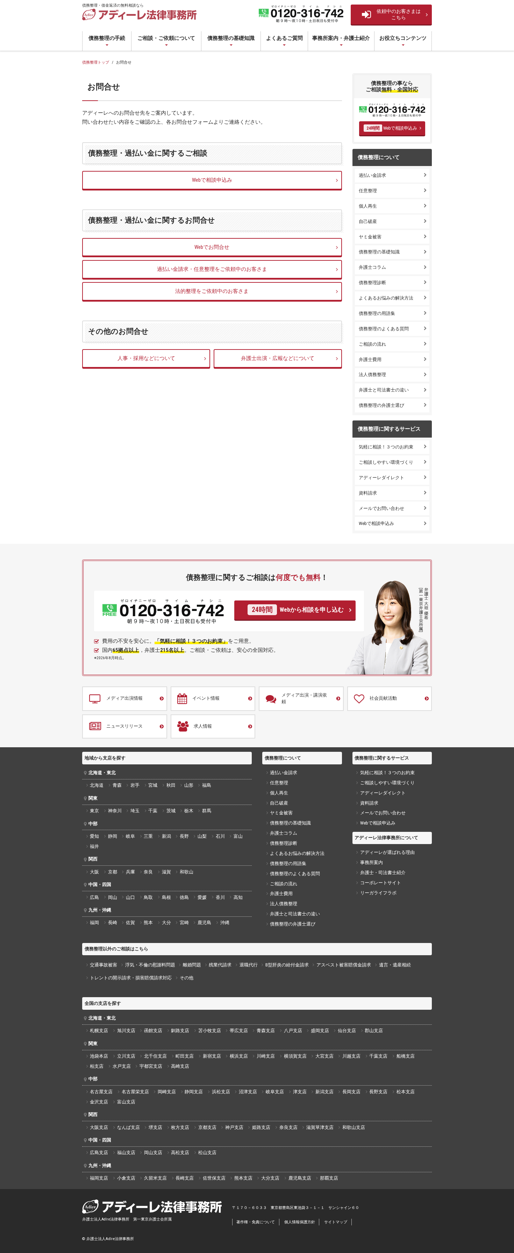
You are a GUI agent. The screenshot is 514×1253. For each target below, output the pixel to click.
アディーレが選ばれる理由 (387, 852)
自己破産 (368, 221)
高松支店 (180, 1152)
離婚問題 (192, 964)
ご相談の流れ (372, 344)
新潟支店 (324, 1091)
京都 (112, 871)
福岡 (94, 922)
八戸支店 (293, 1030)
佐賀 (130, 922)
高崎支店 (180, 1066)
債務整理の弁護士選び (381, 405)
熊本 (148, 922)
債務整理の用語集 (377, 313)
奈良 (148, 871)
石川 (220, 836)
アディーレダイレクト (381, 477)
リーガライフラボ (378, 892)
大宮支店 (324, 1056)
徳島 (184, 897)
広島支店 (99, 1152)
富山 (238, 836)
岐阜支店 (275, 1091)
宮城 (152, 785)
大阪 (94, 871)
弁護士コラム (372, 267)
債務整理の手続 (106, 38)
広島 (94, 897)
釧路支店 (180, 1030)
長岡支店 (351, 1091)
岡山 (112, 897)
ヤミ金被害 (370, 236)
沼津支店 (248, 1091)
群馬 (206, 810)
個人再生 (368, 206)
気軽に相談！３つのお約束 (386, 446)
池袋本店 (99, 1056)
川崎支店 (266, 1056)
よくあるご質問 (284, 38)
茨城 (171, 810)
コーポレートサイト (380, 882)
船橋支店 (406, 1056)
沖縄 (224, 922)
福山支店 (126, 1152)
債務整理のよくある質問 (384, 328)
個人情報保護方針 (299, 1222)
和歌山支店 (353, 1127)
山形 (188, 785)
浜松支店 (221, 1091)
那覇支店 (329, 1178)
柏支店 (96, 1066)
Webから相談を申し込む (297, 610)
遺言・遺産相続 (395, 964)
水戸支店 (122, 1066)
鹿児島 (204, 922)
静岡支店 (194, 1091)
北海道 (96, 785)
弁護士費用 (370, 359)
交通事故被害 (103, 964)
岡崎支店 (167, 1091)
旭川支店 (126, 1030)
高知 (238, 897)
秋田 (171, 785)
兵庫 (130, 871)
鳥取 (148, 897)
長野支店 (378, 1091)
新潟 (166, 836)
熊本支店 (243, 1178)
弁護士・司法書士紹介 (383, 872)
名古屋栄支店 (135, 1091)
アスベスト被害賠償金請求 (343, 964)
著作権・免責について (255, 1222)
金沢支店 (99, 1101)
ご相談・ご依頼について (166, 38)
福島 (206, 785)
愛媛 (202, 897)
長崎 (112, 922)
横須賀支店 (295, 1056)
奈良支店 (288, 1127)
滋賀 (166, 871)
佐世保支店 (214, 1178)
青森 (117, 785)
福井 (94, 846)
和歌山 (186, 871)
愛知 (94, 836)
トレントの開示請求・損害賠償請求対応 (131, 977)
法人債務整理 (372, 374)
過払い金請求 (372, 175)
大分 (166, 922)
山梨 (202, 836)
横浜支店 (239, 1056)
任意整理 (368, 190)
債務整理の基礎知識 (231, 38)
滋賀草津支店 (320, 1127)
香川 (220, 897)
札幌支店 (99, 1030)
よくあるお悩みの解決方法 (386, 298)
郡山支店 (374, 1030)
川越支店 (351, 1056)
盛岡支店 (320, 1030)
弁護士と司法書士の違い (384, 390)
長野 (184, 836)
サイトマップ (335, 1222)
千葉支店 (378, 1056)
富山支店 (126, 1101)
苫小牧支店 (209, 1030)
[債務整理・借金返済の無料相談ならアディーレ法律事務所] (139, 14)
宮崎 (184, 922)
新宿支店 (212, 1056)
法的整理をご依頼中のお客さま (212, 291)
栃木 (188, 810)
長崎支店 (185, 1178)
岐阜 (130, 836)
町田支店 (185, 1056)
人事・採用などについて (146, 358)
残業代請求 (220, 964)
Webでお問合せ (211, 247)
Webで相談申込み (212, 180)
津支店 (300, 1091)
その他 (186, 977)
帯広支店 (239, 1030)
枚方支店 (180, 1127)
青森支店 (266, 1030)
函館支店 (153, 1030)
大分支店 (270, 1178)
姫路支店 (261, 1127)
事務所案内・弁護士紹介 (341, 38)
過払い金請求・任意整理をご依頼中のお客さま (212, 269)
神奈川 (115, 810)
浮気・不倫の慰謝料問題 (150, 964)
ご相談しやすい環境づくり (386, 462)
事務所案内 (371, 862)
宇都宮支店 (151, 1066)
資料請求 (368, 493)
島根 (166, 897)
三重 (148, 836)
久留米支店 (155, 1178)
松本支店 (406, 1091)
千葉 (152, 810)
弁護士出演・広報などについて (277, 358)
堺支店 (155, 1127)
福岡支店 (99, 1178)
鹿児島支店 (299, 1178)
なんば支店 (128, 1127)
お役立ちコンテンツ (403, 38)
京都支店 (207, 1127)
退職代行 (249, 964)
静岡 (112, 836)
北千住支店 (155, 1056)
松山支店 (207, 1152)
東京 (94, 810)
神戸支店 (234, 1127)
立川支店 (126, 1056)
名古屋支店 (101, 1091)
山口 (130, 897)
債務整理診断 (372, 282)
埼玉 (135, 810)
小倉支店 (126, 1178)
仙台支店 (347, 1030)
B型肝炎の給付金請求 (287, 964)
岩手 (135, 785)
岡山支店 (153, 1152)
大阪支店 (99, 1127)
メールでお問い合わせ (381, 508)
